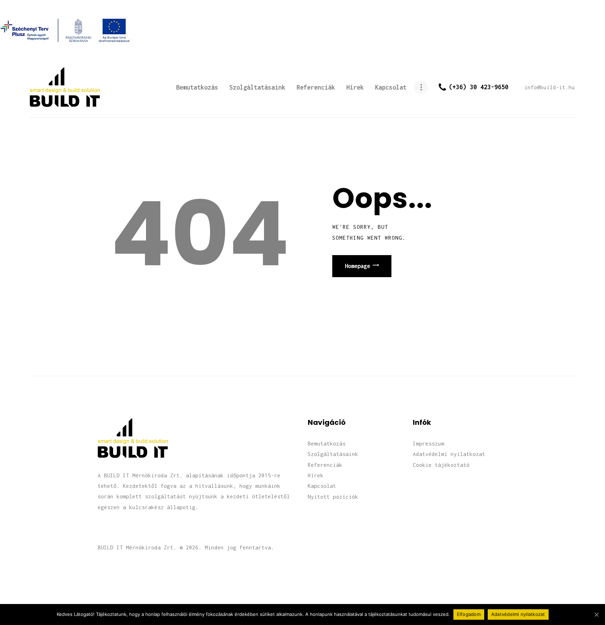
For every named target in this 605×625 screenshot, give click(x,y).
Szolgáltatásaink (333, 454)
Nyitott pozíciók (333, 496)
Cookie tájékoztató (441, 465)
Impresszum (428, 443)
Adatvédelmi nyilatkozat (449, 454)
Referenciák (325, 465)
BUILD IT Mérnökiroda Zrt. (137, 547)
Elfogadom (469, 614)
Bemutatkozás (327, 443)
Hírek (316, 475)
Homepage (357, 266)
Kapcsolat (322, 486)
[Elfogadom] (596, 614)
